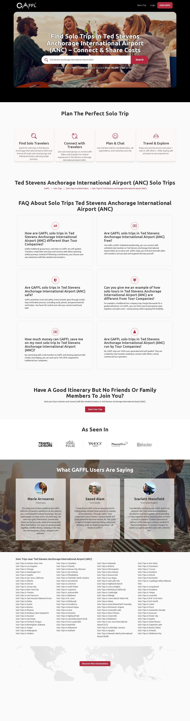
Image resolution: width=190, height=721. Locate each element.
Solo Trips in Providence (66, 604)
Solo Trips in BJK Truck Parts (150, 598)
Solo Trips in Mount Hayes (67, 607)
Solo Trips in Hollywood (66, 627)
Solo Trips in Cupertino (66, 589)
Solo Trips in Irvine (64, 610)
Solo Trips (57, 188)
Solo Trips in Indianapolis (26, 630)
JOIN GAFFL (165, 5)
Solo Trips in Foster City (148, 616)
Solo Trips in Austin (24, 604)
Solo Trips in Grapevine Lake (150, 625)
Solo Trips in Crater (146, 604)
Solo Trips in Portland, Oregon (29, 622)
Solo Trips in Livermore (66, 584)
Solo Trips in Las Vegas (107, 578)
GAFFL (47, 188)
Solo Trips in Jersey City (26, 587)
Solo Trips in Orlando (65, 566)
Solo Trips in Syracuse (147, 613)
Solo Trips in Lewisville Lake (109, 610)
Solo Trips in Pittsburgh (66, 601)
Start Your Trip (95, 409)
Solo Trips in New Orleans (108, 613)
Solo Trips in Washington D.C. (28, 572)
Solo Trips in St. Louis (65, 598)
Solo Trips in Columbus (66, 563)
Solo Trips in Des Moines (107, 572)
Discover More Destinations (95, 664)
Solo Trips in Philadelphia (67, 575)
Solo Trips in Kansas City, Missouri (71, 569)
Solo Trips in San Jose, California (30, 578)
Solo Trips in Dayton (146, 619)
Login (152, 5)
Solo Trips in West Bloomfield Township (114, 604)
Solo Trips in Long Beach (148, 587)
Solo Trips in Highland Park (67, 616)
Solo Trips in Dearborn (147, 572)
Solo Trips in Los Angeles (26, 566)
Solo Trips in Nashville (65, 625)
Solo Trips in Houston (25, 616)
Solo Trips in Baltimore (66, 595)
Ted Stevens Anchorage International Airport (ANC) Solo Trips (95, 183)
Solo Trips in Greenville (107, 616)
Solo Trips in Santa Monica (149, 622)
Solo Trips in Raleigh (105, 595)
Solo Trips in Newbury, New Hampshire (32, 613)
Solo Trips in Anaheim (65, 630)
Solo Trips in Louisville (147, 595)
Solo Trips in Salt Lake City (108, 581)
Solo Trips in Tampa (24, 627)
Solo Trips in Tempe (146, 592)
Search (140, 59)
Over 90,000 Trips (115, 67)
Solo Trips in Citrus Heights (108, 587)
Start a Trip (141, 5)
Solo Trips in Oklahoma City (149, 633)
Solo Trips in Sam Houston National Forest (34, 598)
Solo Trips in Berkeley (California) (111, 589)
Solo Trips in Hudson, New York (29, 563)
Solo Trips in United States (77, 188)
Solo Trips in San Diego (25, 619)
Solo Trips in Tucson (146, 569)
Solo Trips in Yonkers (25, 633)
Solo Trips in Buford (105, 566)
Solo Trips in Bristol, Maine (149, 627)
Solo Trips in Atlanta (24, 581)
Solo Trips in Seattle (24, 575)
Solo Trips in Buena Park (107, 575)
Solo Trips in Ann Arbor (148, 563)
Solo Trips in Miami (105, 601)
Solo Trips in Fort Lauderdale (68, 622)
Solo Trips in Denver (24, 584)
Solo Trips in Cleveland (148, 566)
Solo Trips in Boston (24, 607)
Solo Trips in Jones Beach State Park (112, 598)
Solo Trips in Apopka (106, 630)
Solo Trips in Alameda (106, 563)
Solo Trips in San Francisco (27, 595)
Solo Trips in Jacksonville (67, 592)
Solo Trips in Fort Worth (148, 601)
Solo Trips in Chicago (25, 569)
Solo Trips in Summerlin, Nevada (151, 610)
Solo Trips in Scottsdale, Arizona (111, 627)
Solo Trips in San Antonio (67, 572)
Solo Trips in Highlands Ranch (109, 584)
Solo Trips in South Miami (67, 587)
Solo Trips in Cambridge (107, 592)
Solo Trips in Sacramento (67, 581)
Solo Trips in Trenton (25, 592)
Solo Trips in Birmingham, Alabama (30, 625)
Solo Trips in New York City (27, 589)
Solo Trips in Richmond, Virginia (110, 607)
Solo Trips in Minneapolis (108, 569)
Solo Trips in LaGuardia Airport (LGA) (71, 619)
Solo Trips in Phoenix (25, 610)
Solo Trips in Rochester (148, 578)
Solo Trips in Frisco (146, 607)
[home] (26, 5)
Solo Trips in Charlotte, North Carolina (72, 578)
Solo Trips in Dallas (24, 601)
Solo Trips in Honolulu (65, 613)
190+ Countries (80, 67)
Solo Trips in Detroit (146, 575)
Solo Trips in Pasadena (147, 589)
